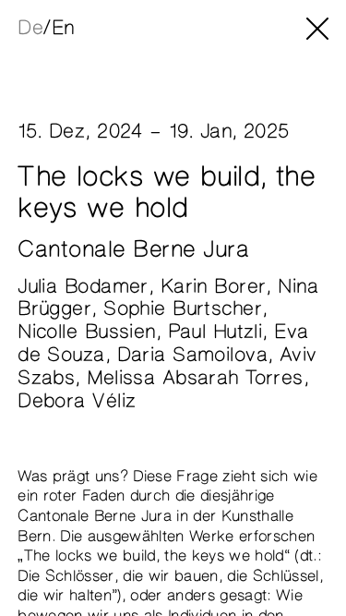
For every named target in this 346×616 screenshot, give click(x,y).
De (30, 28)
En (63, 28)
